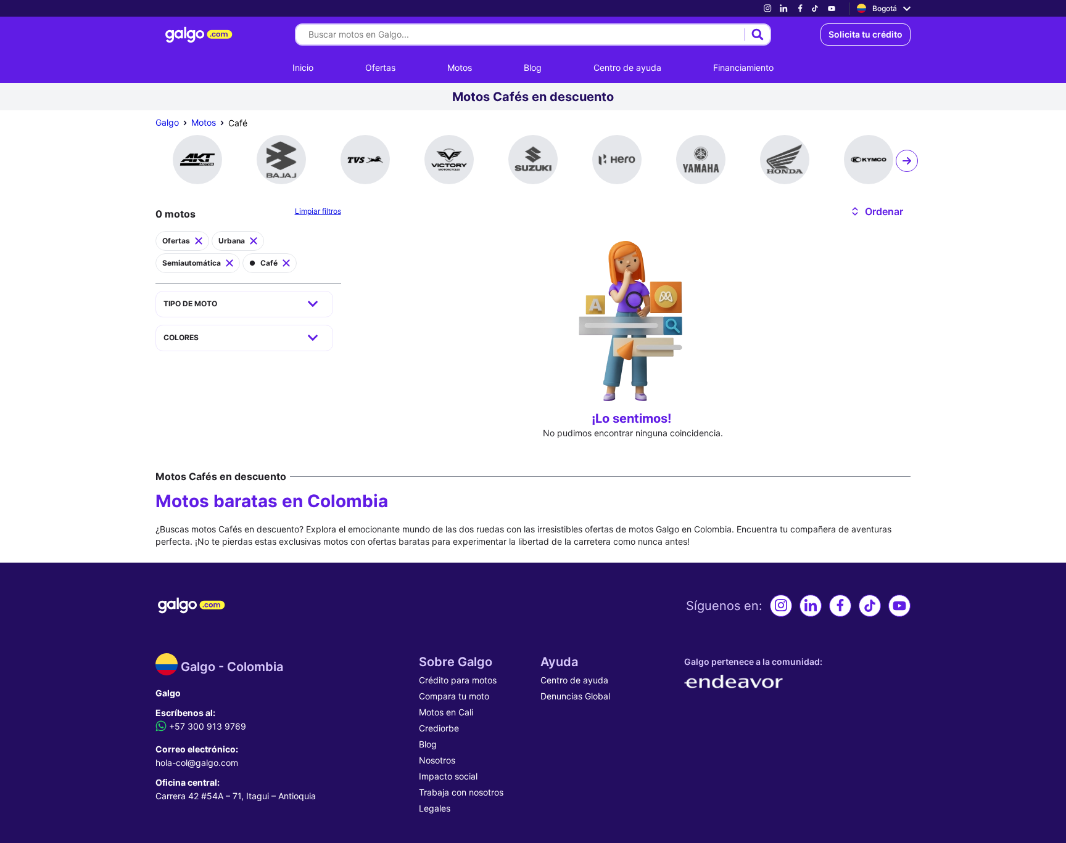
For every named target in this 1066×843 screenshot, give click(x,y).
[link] (767, 8)
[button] (876, 211)
